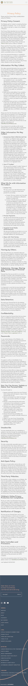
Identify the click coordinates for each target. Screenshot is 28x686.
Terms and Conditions (16, 331)
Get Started (4, 620)
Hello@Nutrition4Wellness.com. (9, 123)
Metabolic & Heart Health (8, 662)
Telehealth (4, 617)
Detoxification (5, 660)
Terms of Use (4, 43)
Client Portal (4, 622)
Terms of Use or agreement (11, 333)
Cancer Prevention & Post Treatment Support (14, 649)
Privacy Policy (5, 634)
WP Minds (10, 684)
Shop (2, 625)
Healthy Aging (5, 651)
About (2, 612)
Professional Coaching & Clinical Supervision (13, 672)
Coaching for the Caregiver (9, 675)
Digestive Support (6, 658)
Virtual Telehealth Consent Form (10, 632)
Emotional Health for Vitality (9, 655)
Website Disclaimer (6, 331)
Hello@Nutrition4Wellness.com (19, 559)
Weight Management (6, 653)
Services (3, 610)
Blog (2, 615)
